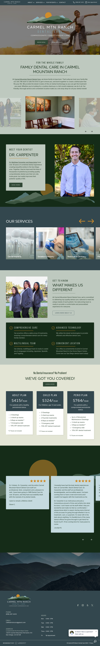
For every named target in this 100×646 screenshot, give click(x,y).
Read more (16, 185)
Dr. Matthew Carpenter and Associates (23, 162)
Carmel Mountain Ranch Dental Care (28, 79)
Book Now (41, 42)
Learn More (50, 384)
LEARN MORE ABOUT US (63, 313)
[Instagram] (83, 605)
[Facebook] (78, 605)
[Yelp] (87, 605)
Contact (62, 2)
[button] (31, 3)
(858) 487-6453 (57, 42)
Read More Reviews (47, 467)
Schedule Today (50, 583)
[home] (12, 2)
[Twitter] (92, 605)
